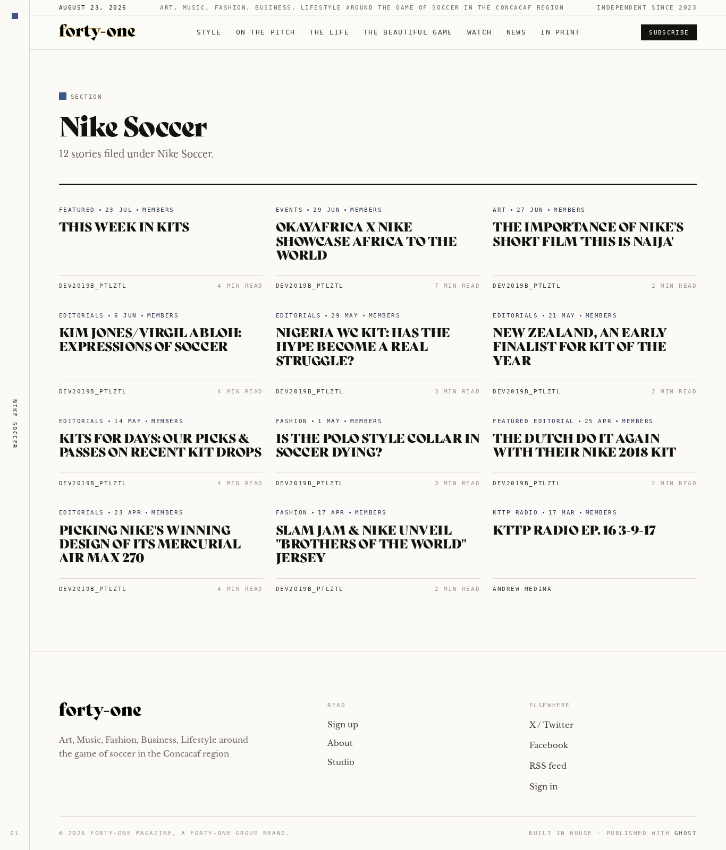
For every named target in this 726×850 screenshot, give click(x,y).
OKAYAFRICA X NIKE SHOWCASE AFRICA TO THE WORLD (366, 240)
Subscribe (669, 32)
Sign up (342, 724)
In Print (560, 32)
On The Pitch (266, 32)
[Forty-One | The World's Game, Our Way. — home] (97, 32)
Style (209, 32)
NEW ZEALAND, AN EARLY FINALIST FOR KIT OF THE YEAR (579, 345)
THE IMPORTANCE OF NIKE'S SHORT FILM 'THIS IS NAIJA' (588, 233)
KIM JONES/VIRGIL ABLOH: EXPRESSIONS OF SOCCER (150, 338)
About (340, 743)
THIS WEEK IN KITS (124, 226)
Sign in (543, 787)
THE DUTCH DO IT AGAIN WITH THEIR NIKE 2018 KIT (584, 444)
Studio (340, 762)
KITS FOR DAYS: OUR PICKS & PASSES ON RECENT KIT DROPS (160, 444)
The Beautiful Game (408, 32)
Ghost (685, 833)
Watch (479, 32)
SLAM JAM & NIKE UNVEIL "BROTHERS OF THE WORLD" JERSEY (371, 543)
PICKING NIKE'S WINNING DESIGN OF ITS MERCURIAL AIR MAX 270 (150, 543)
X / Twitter (551, 725)
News (516, 32)
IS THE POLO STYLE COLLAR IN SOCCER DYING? (378, 444)
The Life (329, 32)
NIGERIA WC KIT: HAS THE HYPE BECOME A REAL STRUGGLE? (363, 345)
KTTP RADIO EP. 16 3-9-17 (574, 529)
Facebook (548, 745)
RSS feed (548, 766)
